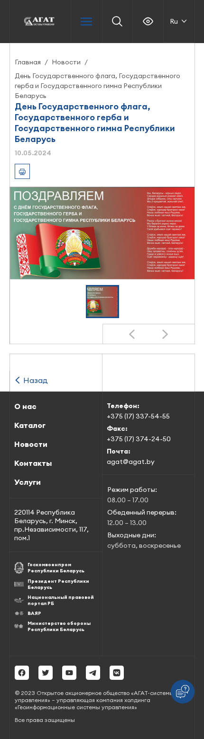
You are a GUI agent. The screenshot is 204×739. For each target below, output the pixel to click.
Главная (28, 62)
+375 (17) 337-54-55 (138, 416)
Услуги (27, 482)
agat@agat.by (131, 461)
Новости (66, 62)
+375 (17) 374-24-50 (139, 439)
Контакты (33, 463)
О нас (25, 406)
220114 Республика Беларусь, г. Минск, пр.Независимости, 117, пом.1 (51, 525)
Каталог (30, 425)
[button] (102, 301)
